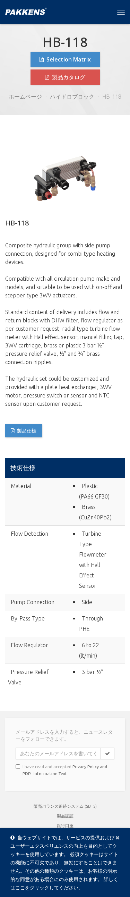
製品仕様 (26, 431)
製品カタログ (68, 77)
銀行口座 (65, 825)
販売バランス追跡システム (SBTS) (65, 806)
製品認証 (65, 816)
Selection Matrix (68, 59)
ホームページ (25, 96)
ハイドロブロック (72, 96)
